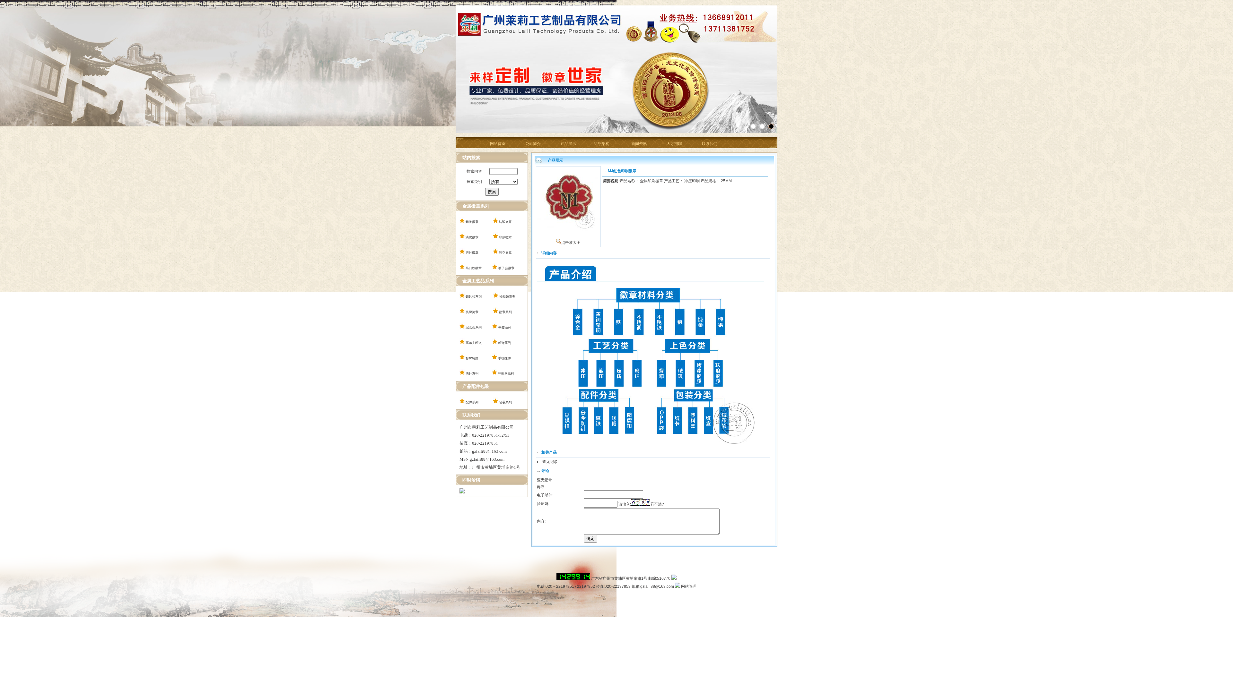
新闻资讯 (639, 143)
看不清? (657, 504)
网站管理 (688, 586)
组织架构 (601, 143)
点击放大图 (571, 242)
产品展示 (568, 143)
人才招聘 (674, 143)
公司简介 (533, 143)
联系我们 (709, 143)
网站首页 (497, 143)
